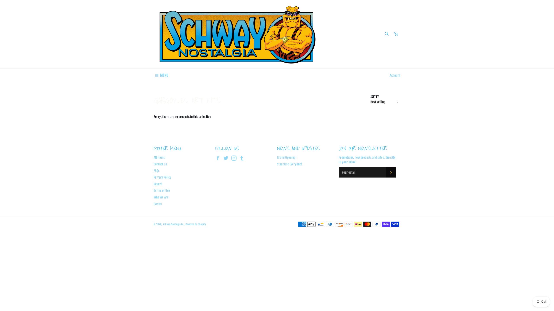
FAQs (156, 171)
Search (158, 184)
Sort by (374, 96)
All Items (159, 158)
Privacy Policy (162, 177)
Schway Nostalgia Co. (173, 224)
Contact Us (160, 164)
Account (395, 75)
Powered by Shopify (195, 224)
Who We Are (161, 197)
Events (158, 204)
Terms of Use (162, 191)
